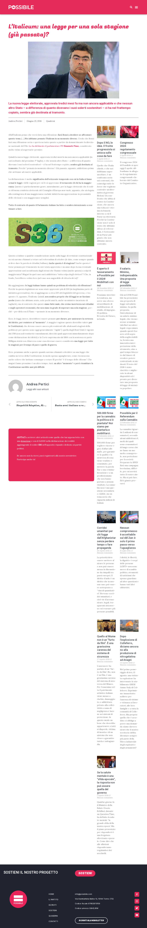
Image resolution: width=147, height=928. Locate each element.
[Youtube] (137, 915)
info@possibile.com (83, 894)
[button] (131, 7)
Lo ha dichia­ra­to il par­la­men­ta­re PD (54, 146)
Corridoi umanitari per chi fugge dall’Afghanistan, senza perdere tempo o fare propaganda (107, 537)
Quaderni (50, 121)
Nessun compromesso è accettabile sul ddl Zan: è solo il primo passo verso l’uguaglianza (128, 537)
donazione (26, 441)
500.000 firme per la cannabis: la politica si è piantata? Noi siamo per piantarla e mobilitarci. (106, 423)
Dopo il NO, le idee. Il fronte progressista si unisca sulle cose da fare (106, 149)
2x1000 (42, 441)
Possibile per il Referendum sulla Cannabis (129, 416)
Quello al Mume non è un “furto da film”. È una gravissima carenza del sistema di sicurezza (106, 646)
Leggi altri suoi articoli (37, 389)
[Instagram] (137, 901)
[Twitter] (137, 908)
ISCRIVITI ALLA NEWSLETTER (35, 466)
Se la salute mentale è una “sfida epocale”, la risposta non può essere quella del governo (106, 782)
